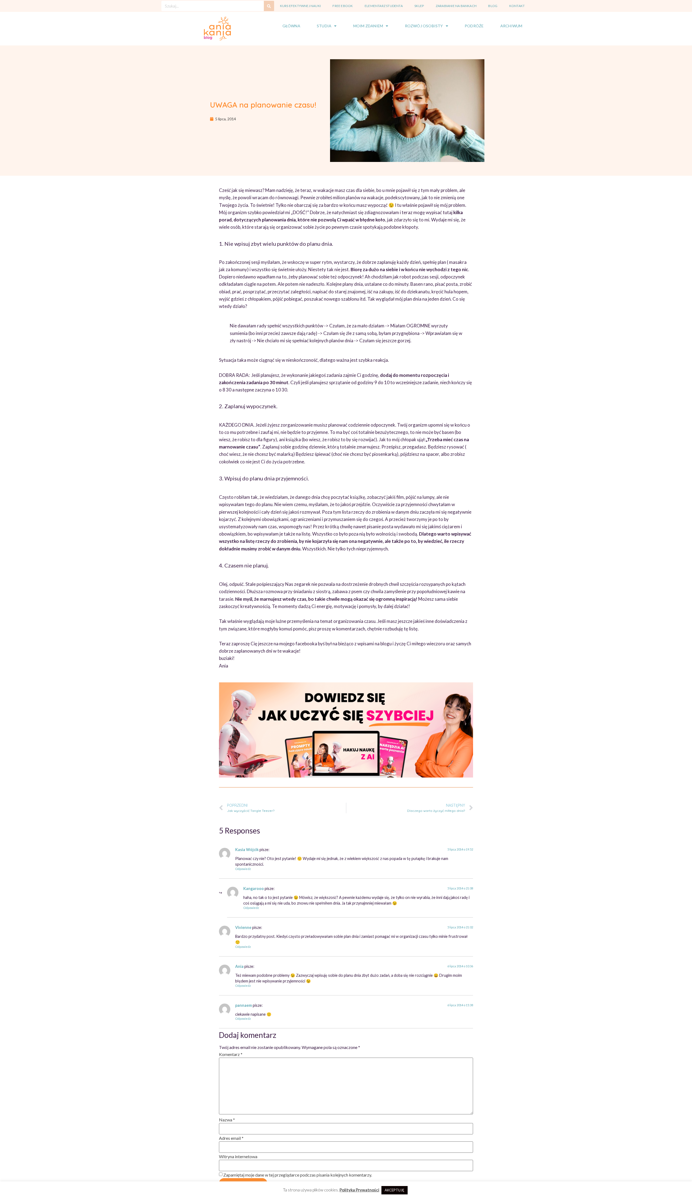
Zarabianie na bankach (456, 6)
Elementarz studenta (384, 6)
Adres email (231, 1138)
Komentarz (230, 1054)
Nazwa (227, 1119)
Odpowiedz (243, 869)
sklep (419, 6)
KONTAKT (517, 6)
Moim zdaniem (368, 26)
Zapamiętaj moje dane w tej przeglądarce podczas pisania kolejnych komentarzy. (297, 1174)
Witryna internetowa (238, 1156)
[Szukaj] (269, 6)
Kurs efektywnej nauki (300, 6)
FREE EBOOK (342, 6)
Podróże (474, 26)
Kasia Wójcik (247, 849)
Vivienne (243, 927)
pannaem (243, 1005)
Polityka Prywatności (359, 1189)
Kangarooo (253, 888)
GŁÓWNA (291, 26)
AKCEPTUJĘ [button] (394, 1190)
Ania (239, 966)
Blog (492, 6)
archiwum (511, 26)
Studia (324, 26)
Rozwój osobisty (424, 26)
